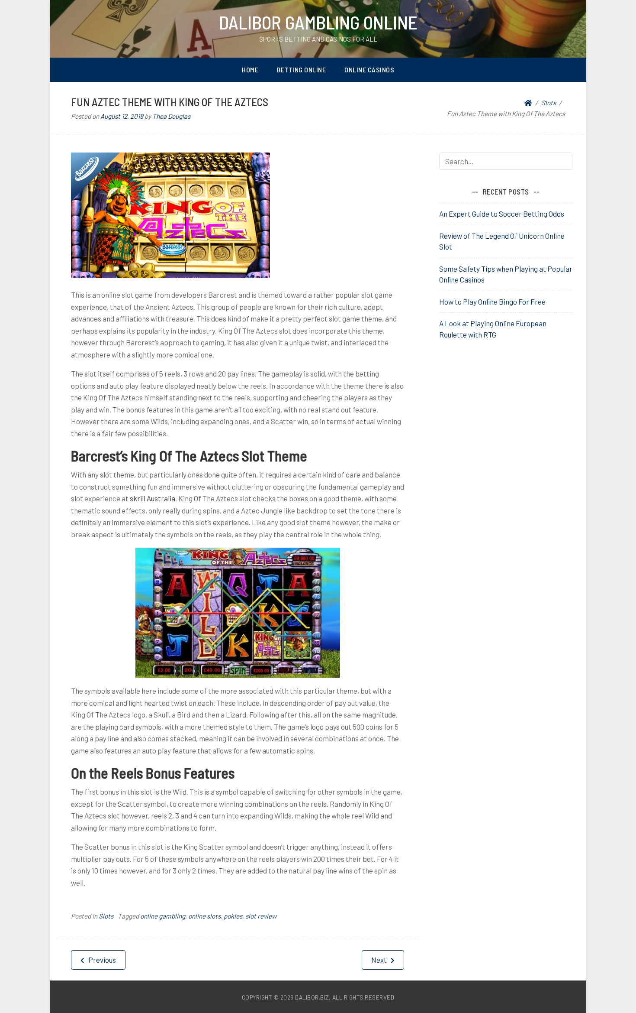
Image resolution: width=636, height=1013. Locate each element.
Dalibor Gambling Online (318, 22)
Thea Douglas (171, 116)
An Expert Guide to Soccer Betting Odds (501, 213)
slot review (260, 916)
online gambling (162, 916)
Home (250, 69)
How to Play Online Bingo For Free (492, 301)
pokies (233, 916)
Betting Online (301, 69)
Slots (106, 916)
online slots (204, 916)
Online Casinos (369, 69)
